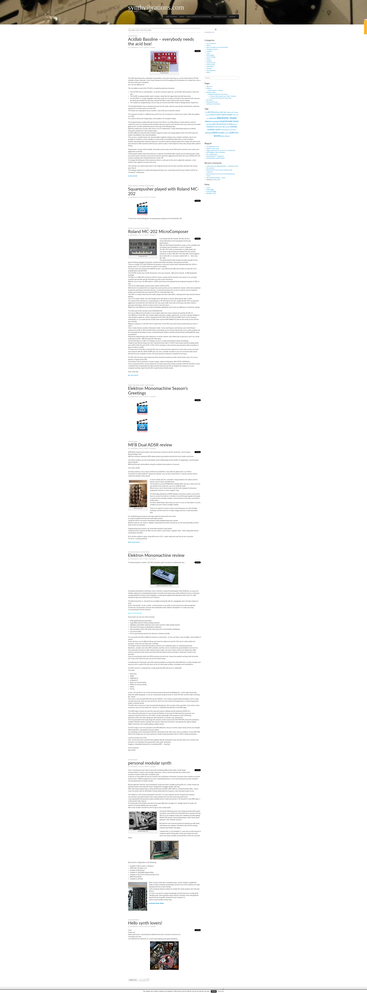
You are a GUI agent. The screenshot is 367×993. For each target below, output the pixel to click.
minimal (227, 127)
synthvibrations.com (156, 7)
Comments (211, 191)
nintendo (208, 133)
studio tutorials (210, 62)
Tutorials (209, 68)
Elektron (208, 88)
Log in (208, 187)
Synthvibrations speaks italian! (215, 158)
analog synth (230, 112)
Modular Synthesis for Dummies (218, 94)
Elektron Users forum (212, 148)
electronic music (227, 117)
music (130, 186)
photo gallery (210, 55)
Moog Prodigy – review (218, 177)
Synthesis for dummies (213, 104)
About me (209, 86)
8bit (209, 112)
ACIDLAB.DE (132, 176)
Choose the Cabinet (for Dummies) (220, 98)
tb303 (237, 133)
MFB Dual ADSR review (150, 445)
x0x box (227, 136)
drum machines (171, 16)
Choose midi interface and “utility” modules (223, 96)
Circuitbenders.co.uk (212, 146)
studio (227, 133)
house (224, 124)
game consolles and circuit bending (199, 16)
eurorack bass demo (156, 903)
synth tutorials (210, 64)
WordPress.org (211, 193)
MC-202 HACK (133, 375)
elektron (208, 121)
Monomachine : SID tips (215, 90)
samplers (209, 61)
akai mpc (223, 112)
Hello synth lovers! (145, 923)
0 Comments (152, 197)
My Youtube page (211, 154)
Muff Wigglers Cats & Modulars (215, 152)
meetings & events (220, 16)
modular (233, 126)
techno (217, 135)
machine (209, 127)
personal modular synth (149, 763)
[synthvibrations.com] (221, 32)
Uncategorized (133, 920)
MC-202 (215, 127)
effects (182, 16)
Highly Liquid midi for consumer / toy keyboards (220, 150)
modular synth (213, 129)
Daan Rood (209, 170)
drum (234, 114)
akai (218, 112)
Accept (214, 991)
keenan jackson (211, 174)
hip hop (219, 124)
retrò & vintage (138, 186)
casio (218, 115)
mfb (223, 127)
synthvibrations (134, 47)
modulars (232, 16)
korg (230, 124)
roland (208, 59)
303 (212, 112)
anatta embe (210, 166)
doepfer (230, 115)
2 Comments (152, 396)
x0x (222, 136)
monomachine (225, 129)
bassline (213, 114)
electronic (213, 118)
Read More (221, 991)
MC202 (220, 127)
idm (228, 124)
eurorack (215, 121)
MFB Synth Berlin (134, 542)
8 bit (206, 112)
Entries (210, 189)
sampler (221, 133)
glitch (214, 124)
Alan (207, 177)
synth (231, 132)
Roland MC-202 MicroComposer (158, 232)
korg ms (235, 124)
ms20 (231, 129)
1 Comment (152, 47)
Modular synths (211, 92)
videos (208, 72)
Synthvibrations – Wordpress (215, 156)
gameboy (209, 124)
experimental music (229, 121)
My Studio (209, 100)
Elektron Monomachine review (156, 555)
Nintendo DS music (212, 102)
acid (215, 112)
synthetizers (132, 36)
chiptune (224, 115)
